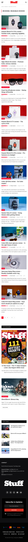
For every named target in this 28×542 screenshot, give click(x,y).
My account (21, 534)
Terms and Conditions (9, 531)
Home (2, 6)
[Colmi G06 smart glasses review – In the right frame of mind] (14, 234)
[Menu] (2, 2)
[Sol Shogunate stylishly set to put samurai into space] (5, 427)
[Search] (26, 2)
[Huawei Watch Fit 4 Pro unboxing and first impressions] (5, 451)
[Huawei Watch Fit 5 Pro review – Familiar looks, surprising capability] (14, 22)
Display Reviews (5, 87)
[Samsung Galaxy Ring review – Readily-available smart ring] (14, 262)
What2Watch (5, 396)
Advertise (14, 534)
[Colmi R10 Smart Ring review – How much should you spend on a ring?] (14, 292)
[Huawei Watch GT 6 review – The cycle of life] (14, 112)
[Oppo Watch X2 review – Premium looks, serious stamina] (14, 52)
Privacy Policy (13, 515)
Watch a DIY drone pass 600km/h (18, 433)
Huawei (3, 28)
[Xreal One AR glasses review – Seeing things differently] (14, 81)
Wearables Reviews (6, 178)
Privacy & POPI (20, 531)
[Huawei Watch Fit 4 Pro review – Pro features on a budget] (14, 144)
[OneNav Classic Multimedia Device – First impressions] (5, 443)
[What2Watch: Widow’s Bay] (14, 387)
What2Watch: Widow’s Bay (10, 399)
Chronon (21, 537)
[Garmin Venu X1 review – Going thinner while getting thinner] (14, 204)
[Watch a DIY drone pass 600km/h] (5, 435)
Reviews (6, 6)
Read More (5, 407)
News (3, 58)
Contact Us (6, 534)
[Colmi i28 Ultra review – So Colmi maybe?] (14, 172)
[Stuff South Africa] (14, 2)
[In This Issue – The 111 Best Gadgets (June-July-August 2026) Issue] (14, 347)
